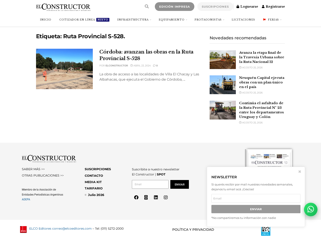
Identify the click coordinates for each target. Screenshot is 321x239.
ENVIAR (256, 209)
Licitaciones (243, 19)
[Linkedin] (156, 197)
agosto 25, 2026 (252, 67)
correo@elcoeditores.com (72, 228)
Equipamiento (172, 19)
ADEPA (26, 199)
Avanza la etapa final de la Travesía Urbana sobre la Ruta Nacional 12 (261, 57)
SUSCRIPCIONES (215, 6)
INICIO (45, 19)
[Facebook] (136, 197)
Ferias (273, 19)
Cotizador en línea (83, 19)
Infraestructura (132, 19)
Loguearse (249, 7)
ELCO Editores (40, 228)
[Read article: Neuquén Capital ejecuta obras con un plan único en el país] (223, 84)
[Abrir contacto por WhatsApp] (311, 209)
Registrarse (275, 7)
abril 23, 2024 (142, 65)
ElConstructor (116, 65)
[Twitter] (146, 197)
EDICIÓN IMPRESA (174, 6)
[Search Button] (147, 6)
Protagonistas (208, 19)
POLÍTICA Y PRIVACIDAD (193, 229)
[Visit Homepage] (63, 6)
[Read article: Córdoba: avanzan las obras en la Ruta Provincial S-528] (64, 69)
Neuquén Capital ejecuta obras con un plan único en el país (261, 82)
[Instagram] (165, 197)
